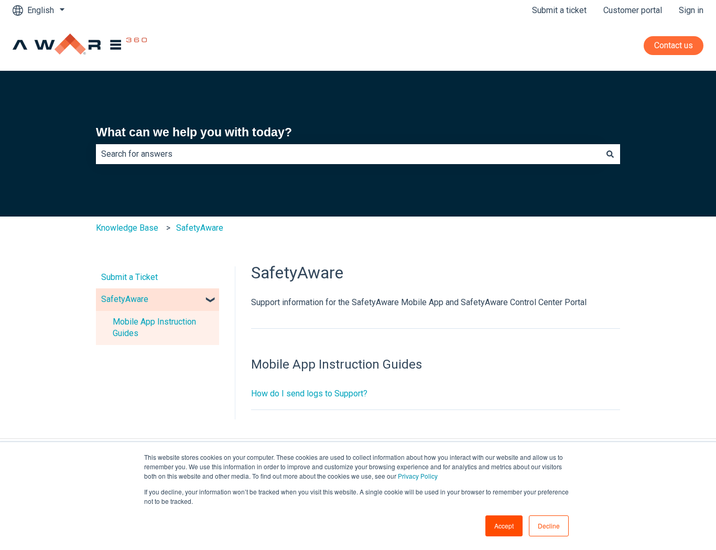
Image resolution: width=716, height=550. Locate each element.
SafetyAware (199, 228)
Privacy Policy (418, 475)
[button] (210, 300)
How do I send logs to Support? (309, 393)
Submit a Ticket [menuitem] (129, 277)
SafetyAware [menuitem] (124, 299)
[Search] (610, 154)
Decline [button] (549, 525)
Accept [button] (504, 525)
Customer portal (632, 10)
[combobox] (348, 154)
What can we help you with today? (194, 132)
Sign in (691, 10)
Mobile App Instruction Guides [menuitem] (154, 327)
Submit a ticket (559, 10)
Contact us (673, 45)
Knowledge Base (127, 228)
